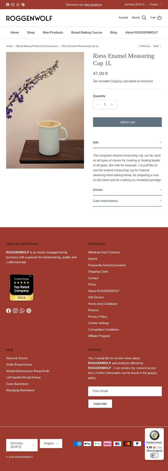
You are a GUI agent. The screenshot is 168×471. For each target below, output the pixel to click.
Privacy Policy (97, 316)
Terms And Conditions (102, 303)
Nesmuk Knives (17, 358)
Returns (93, 310)
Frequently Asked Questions (107, 265)
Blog (113, 32)
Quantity (99, 96)
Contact (93, 278)
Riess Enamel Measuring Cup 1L (80, 46)
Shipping (116, 81)
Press (92, 284)
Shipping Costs (98, 271)
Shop (31, 32)
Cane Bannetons (17, 384)
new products (93, 4)
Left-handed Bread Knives (23, 377)
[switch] (154, 455)
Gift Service (96, 297)
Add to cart (127, 122)
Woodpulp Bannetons (20, 390)
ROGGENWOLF (24, 457)
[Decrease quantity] (96, 104)
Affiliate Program (99, 336)
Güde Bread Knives (19, 364)
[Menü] (161, 430)
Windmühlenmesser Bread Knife (27, 371)
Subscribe (100, 403)
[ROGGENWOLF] (29, 17)
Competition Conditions (103, 329)
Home (14, 32)
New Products (53, 32)
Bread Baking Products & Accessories (37, 46)
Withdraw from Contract (104, 252)
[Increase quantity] (113, 104)
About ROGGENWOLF (141, 32)
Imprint (92, 258)
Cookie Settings (98, 323)
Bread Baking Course (86, 32)
